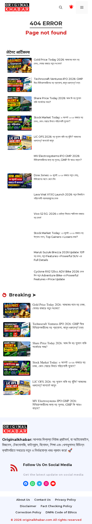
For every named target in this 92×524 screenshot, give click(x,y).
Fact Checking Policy (56, 506)
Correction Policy (28, 512)
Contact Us (42, 499)
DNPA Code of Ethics (61, 512)
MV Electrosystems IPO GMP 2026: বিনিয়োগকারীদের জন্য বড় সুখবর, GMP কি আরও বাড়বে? (57, 404)
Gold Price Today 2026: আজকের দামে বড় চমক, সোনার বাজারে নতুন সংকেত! (59, 306)
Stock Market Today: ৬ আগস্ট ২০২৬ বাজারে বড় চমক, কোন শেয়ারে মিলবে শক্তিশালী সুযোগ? (59, 364)
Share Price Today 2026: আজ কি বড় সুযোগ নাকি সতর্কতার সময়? (59, 345)
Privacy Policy (65, 499)
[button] (61, 7)
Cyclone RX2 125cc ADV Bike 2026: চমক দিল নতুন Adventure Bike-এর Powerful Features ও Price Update (59, 275)
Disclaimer (28, 506)
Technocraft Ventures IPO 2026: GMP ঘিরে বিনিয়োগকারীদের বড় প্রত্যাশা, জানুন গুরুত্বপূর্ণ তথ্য (58, 325)
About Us (23, 499)
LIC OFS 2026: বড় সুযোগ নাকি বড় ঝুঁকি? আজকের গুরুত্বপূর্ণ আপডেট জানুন (59, 383)
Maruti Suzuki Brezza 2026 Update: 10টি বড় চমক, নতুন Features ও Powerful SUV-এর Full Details (59, 256)
